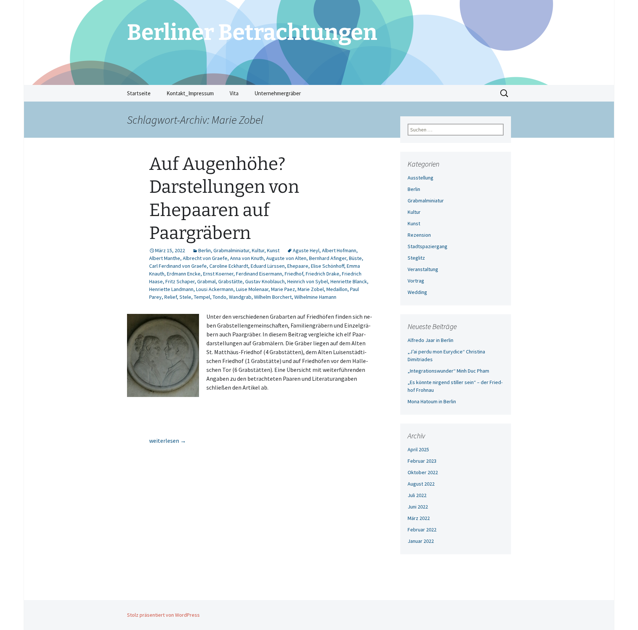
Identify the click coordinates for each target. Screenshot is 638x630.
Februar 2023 (422, 461)
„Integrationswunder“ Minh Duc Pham (448, 370)
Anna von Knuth (247, 258)
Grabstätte (230, 281)
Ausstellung (420, 177)
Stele (185, 297)
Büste (355, 258)
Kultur (258, 250)
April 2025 (418, 449)
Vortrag (416, 280)
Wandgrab (240, 297)
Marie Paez (283, 289)
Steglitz (416, 257)
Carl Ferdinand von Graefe (178, 266)
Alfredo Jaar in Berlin (430, 340)
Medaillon (336, 289)
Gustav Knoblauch (265, 281)
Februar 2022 (422, 529)
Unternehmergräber (277, 93)
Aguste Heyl (306, 250)
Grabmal (206, 281)
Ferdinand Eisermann (259, 273)
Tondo (219, 297)
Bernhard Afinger (327, 258)
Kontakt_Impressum (190, 93)
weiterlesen (167, 440)
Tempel (202, 297)
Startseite (139, 93)
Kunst (273, 250)
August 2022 (421, 483)
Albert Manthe (164, 258)
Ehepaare (297, 266)
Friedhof (294, 273)
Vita (234, 93)
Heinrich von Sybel (307, 281)
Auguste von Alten (286, 258)
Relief (170, 297)
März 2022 (419, 518)
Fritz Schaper (180, 281)
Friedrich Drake (322, 273)
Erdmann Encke (183, 273)
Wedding (417, 292)
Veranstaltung (423, 269)
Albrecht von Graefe (205, 258)
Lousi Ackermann (214, 289)
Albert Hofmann (339, 250)
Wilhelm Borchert (273, 297)
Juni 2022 (418, 506)
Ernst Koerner (218, 273)
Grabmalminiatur (231, 250)
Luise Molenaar (252, 289)
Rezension (419, 235)
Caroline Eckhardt (228, 266)
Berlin (204, 250)
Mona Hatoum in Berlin (432, 401)
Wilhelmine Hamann (315, 297)
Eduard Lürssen (268, 266)
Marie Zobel (311, 289)
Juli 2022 (417, 495)
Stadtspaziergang (427, 246)
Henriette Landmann (171, 289)
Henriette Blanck (348, 281)
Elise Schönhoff (327, 266)
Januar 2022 (421, 541)
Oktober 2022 (423, 472)
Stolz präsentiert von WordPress (163, 615)
